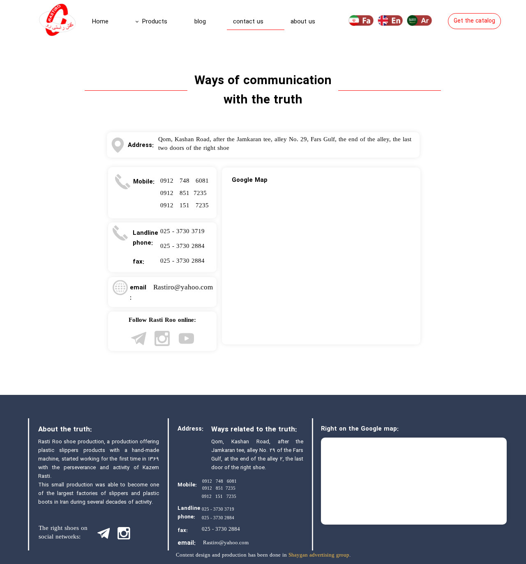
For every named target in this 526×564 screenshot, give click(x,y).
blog (200, 22)
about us (303, 22)
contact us (248, 22)
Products (154, 22)
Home (100, 22)
